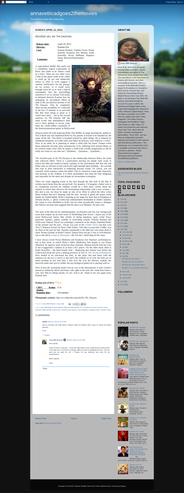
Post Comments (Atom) (53, 423)
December (126, 232)
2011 (122, 284)
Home (74, 418)
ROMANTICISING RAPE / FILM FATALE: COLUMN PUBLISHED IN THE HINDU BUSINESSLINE (139, 371)
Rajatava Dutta (94, 310)
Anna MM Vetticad (47, 307)
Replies (47, 335)
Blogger (123, 486)
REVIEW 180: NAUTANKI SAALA (133, 265)
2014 (122, 226)
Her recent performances (99, 252)
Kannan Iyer (56, 310)
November (126, 235)
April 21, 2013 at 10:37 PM (57, 321)
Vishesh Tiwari (106, 310)
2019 (122, 211)
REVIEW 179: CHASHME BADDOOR (135, 268)
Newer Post (40, 418)
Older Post (106, 418)
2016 (122, 220)
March (124, 271)
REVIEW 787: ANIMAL (137, 388)
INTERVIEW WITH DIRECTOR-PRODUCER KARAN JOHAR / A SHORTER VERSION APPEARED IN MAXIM (138, 451)
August (125, 244)
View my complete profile (126, 162)
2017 (122, 217)
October (125, 238)
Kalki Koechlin (46, 310)
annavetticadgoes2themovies (63, 13)
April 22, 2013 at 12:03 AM (76, 340)
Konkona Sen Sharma (69, 310)
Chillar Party (91, 225)
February (125, 275)
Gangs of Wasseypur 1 (61, 235)
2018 (122, 214)
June (124, 250)
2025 (122, 199)
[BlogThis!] (76, 304)
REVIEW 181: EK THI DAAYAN (132, 262)
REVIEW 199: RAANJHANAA (135, 356)
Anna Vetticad (58, 307)
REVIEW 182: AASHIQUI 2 (131, 259)
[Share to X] (79, 304)
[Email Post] (69, 304)
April (124, 256)
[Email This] (74, 304)
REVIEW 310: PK (135, 465)
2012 (122, 281)
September (126, 241)
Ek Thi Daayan (85, 307)
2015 (122, 223)
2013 (122, 229)
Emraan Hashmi (97, 307)
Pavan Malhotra (83, 310)
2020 (122, 208)
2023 (122, 205)
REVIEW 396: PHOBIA (137, 327)
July (123, 247)
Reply (44, 330)
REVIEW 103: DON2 (137, 431)
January (125, 278)
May (124, 253)
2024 (122, 202)
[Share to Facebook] (82, 304)
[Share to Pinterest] (85, 304)
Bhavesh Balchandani (71, 307)
